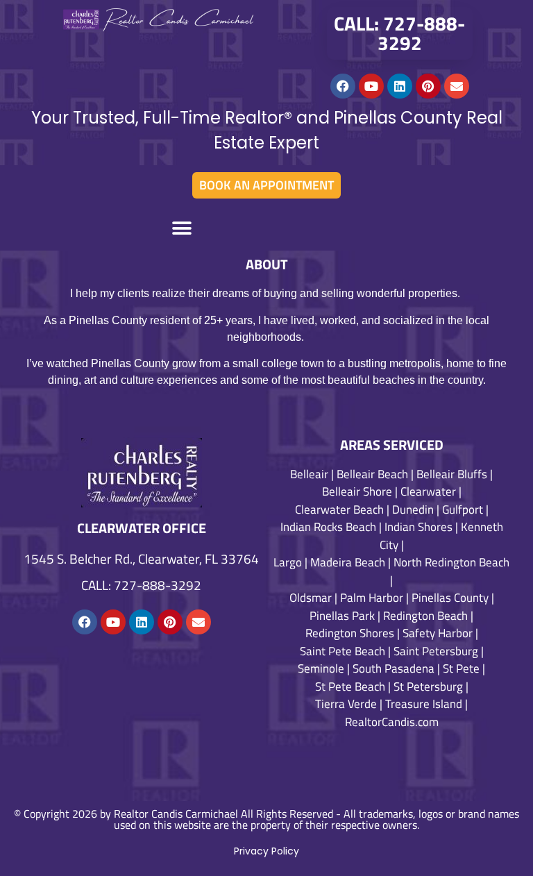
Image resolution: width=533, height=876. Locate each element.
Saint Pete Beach (342, 651)
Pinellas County (450, 598)
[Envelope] (456, 86)
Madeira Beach (347, 562)
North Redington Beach (451, 562)
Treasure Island (423, 704)
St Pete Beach (350, 686)
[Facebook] (342, 86)
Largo (287, 562)
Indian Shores (418, 527)
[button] (182, 228)
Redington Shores (349, 633)
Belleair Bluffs (451, 474)
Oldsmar (310, 598)
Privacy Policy (266, 851)
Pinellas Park (342, 616)
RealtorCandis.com (392, 722)
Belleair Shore (357, 491)
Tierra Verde (346, 704)
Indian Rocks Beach (328, 527)
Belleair (309, 474)
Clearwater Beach (339, 509)
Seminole (321, 668)
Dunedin (413, 509)
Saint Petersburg (436, 651)
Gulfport (462, 509)
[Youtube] (371, 86)
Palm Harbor (371, 598)
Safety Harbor (438, 633)
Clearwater (428, 491)
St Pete (461, 668)
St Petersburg (428, 686)
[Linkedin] (399, 86)
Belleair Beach (372, 474)
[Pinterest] (428, 86)
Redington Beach (425, 616)
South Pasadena (393, 668)
